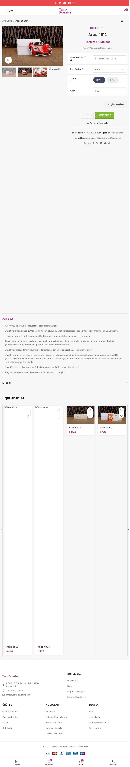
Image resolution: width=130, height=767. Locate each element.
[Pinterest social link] (69, 3)
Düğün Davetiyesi (76, 691)
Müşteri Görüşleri (98, 722)
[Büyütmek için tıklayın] (8, 60)
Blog (69, 686)
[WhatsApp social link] (74, 3)
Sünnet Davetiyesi (111, 137)
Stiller (5, 722)
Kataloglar (7, 728)
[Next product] (126, 21)
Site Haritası (95, 728)
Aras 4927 (75, 427)
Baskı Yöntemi (78, 56)
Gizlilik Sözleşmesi (54, 733)
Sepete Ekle (104, 115)
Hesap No (50, 711)
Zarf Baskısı (76, 69)
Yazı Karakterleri (10, 716)
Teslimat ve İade (54, 722)
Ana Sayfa (7, 20)
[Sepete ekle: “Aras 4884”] (59, 410)
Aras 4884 (44, 646)
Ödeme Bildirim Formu (56, 716)
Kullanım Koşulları (54, 728)
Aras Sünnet (22, 20)
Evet (112, 80)
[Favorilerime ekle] (27, 415)
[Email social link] (64, 3)
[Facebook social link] (56, 3)
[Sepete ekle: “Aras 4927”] (90, 410)
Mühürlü (74, 78)
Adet (72, 90)
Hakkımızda (72, 680)
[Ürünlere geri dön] (122, 21)
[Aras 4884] (49, 525)
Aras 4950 (106, 427)
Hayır (99, 80)
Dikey (93, 137)
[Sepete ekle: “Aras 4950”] (121, 410)
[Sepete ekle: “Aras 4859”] (27, 410)
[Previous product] (118, 21)
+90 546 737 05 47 (15, 690)
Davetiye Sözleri (10, 711)
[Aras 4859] (18, 525)
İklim (99, 137)
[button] (5, 46)
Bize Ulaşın (94, 716)
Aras (87, 137)
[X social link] (60, 3)
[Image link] (10, 675)
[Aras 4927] (80, 415)
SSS (91, 711)
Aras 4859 (12, 646)
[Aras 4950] (112, 415)
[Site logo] (65, 10)
